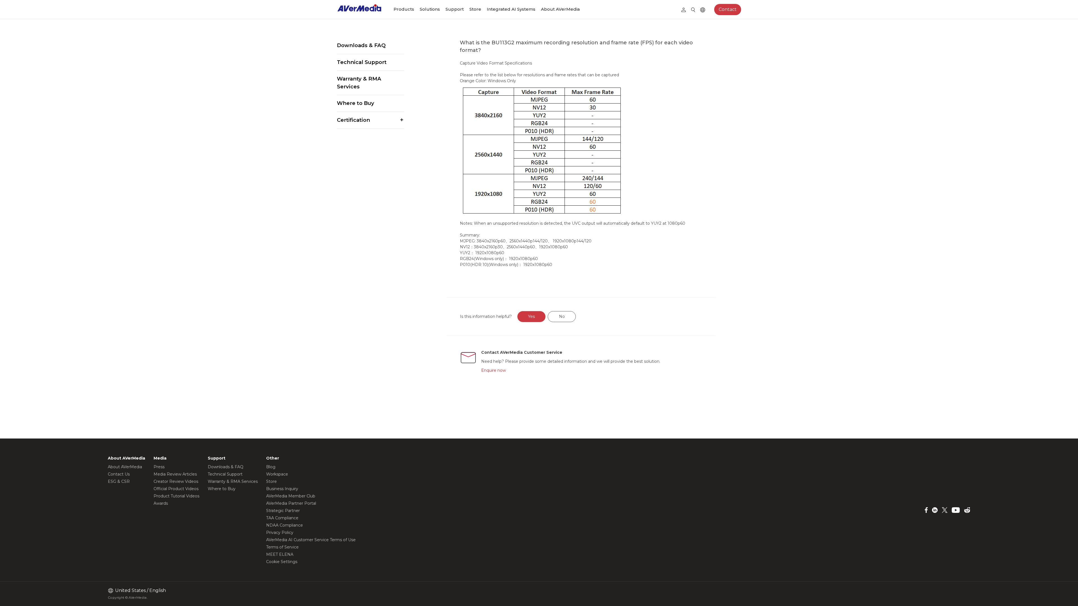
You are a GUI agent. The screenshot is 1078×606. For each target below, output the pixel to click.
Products (404, 9)
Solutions (430, 9)
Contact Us (119, 474)
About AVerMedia (560, 9)
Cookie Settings (281, 561)
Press (159, 466)
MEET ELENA (279, 554)
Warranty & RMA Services (359, 82)
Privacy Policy (279, 532)
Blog (270, 466)
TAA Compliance (282, 517)
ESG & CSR (119, 481)
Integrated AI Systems (511, 9)
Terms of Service (282, 547)
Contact (728, 9)
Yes (531, 316)
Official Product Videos (176, 488)
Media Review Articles (175, 474)
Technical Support (362, 62)
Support (455, 9)
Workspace (277, 474)
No (562, 316)
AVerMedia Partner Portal (291, 503)
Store (475, 9)
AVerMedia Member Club (290, 496)
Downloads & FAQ (361, 45)
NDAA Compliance (284, 525)
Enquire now (493, 370)
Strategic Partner (283, 510)
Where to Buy (355, 103)
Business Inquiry (282, 488)
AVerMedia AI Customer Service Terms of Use (311, 539)
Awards (161, 503)
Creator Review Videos (176, 481)
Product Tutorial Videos (176, 496)
